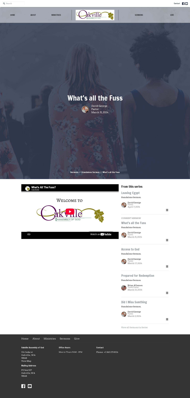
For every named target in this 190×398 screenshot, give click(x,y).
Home (12, 15)
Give (172, 15)
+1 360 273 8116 (111, 352)
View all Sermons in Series (134, 327)
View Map (26, 361)
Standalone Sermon (90, 172)
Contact (177, 3)
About (33, 15)
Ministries (56, 15)
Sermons (139, 15)
